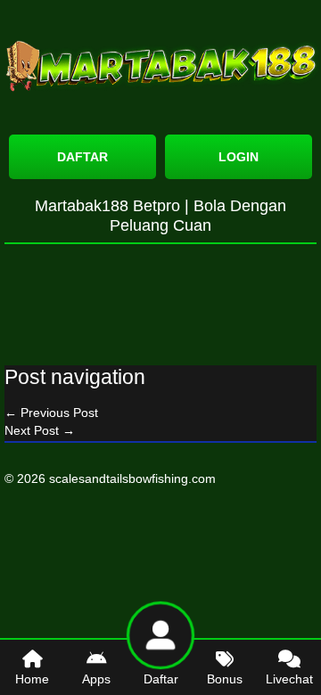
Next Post (39, 430)
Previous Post (51, 412)
